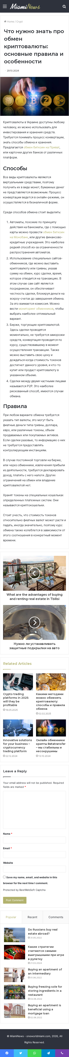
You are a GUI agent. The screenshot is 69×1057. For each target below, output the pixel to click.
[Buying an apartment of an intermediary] (14, 975)
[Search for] (64, 7)
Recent (32, 917)
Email (7, 848)
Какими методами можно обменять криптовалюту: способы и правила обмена (50, 701)
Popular (11, 917)
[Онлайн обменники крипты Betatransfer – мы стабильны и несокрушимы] (51, 727)
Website (8, 862)
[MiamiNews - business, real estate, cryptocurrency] (25, 6)
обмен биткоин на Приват (41, 147)
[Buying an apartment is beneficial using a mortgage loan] (14, 1010)
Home (10, 21)
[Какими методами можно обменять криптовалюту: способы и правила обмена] (51, 681)
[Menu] (5, 7)
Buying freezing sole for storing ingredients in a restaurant (45, 991)
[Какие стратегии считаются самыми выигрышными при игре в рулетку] (14, 952)
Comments (55, 917)
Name (7, 833)
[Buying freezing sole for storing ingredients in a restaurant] (14, 992)
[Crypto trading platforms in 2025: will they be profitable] (18, 681)
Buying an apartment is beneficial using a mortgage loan (44, 1009)
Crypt (19, 21)
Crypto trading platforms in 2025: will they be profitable (16, 699)
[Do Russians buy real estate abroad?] (14, 935)
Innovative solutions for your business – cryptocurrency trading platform (17, 745)
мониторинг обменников (36, 308)
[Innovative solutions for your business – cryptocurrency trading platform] (18, 727)
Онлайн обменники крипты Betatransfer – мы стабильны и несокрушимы (51, 745)
